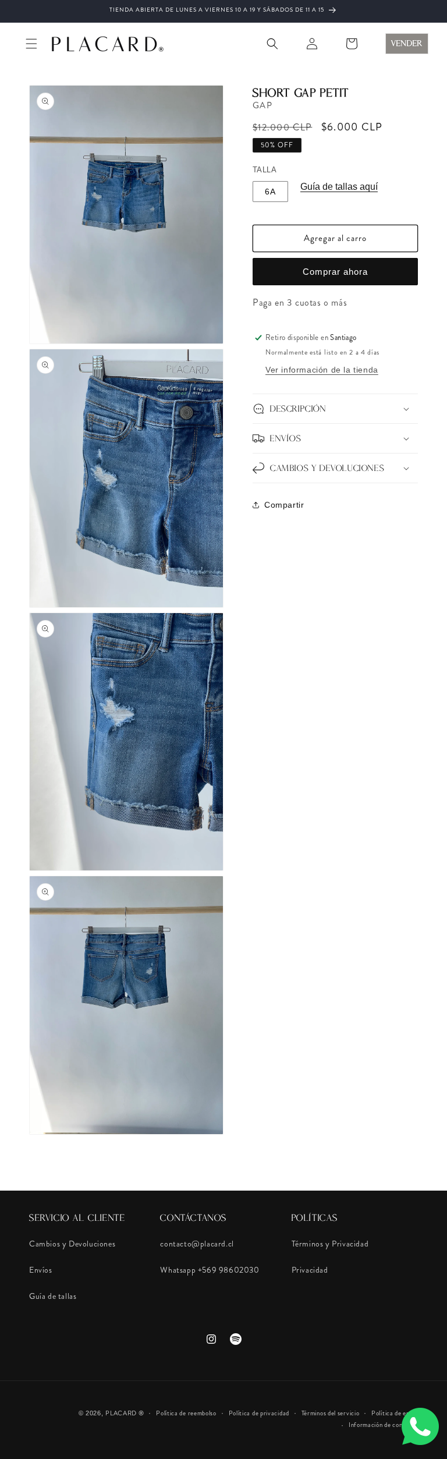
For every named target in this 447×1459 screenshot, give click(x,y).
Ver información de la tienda (321, 369)
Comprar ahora (335, 272)
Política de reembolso (186, 1413)
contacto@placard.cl (196, 1243)
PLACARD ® (124, 1413)
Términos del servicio (330, 1413)
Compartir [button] (284, 504)
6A (270, 191)
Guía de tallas (52, 1296)
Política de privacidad (259, 1413)
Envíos (40, 1270)
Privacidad (310, 1270)
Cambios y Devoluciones (72, 1243)
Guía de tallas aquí (339, 187)
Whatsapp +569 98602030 (209, 1270)
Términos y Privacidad (330, 1243)
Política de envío (394, 1413)
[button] (31, 43)
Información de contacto (383, 1424)
